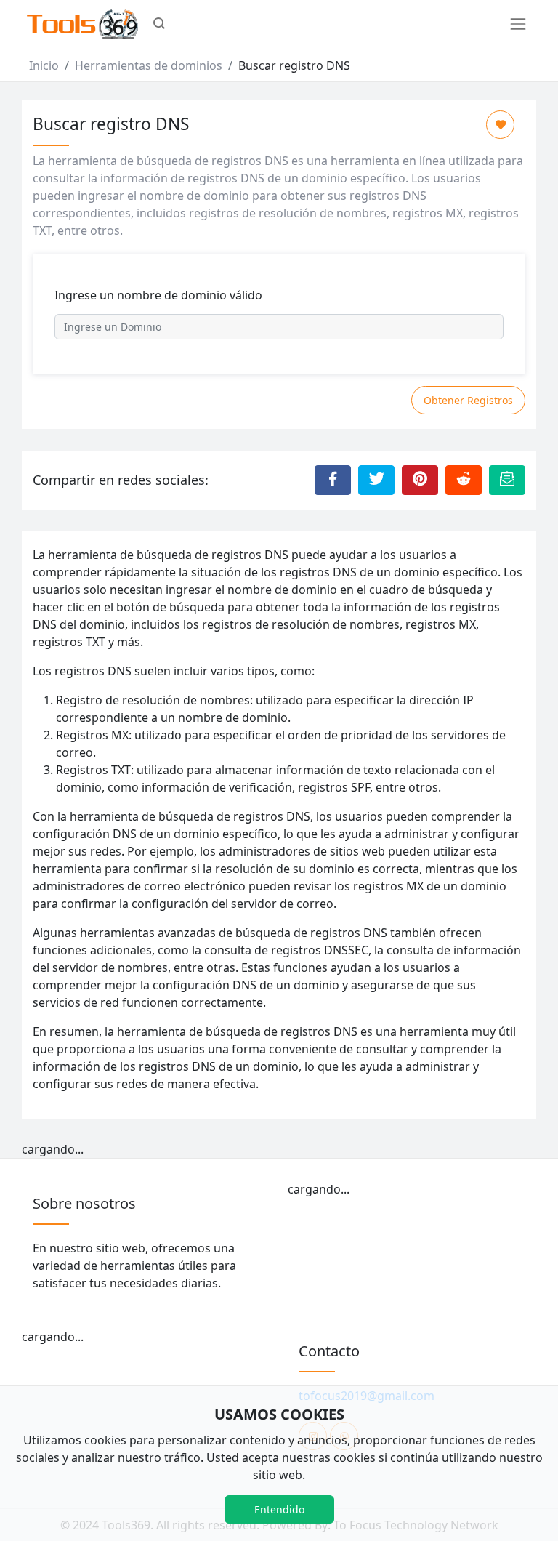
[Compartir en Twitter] (376, 479)
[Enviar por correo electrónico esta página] (507, 479)
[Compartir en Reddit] (463, 479)
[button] (159, 25)
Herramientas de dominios (148, 65)
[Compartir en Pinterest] (420, 479)
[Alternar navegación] (518, 24)
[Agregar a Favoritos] (500, 124)
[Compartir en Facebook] (333, 479)
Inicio (44, 65)
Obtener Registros (468, 400)
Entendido (279, 1509)
